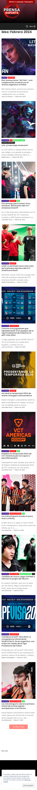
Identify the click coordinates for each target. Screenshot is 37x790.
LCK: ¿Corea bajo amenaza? (15, 145)
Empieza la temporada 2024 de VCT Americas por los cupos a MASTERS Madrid (16, 455)
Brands (4, 77)
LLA (23, 513)
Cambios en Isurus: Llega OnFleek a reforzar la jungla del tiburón (18, 577)
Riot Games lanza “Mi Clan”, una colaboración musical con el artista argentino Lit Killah (17, 82)
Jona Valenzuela (6, 530)
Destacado (11, 77)
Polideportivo (14, 326)
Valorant (13, 200)
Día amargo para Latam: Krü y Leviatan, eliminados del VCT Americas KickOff (16, 205)
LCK (11, 140)
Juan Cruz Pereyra (7, 96)
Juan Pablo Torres (7, 219)
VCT (18, 200)
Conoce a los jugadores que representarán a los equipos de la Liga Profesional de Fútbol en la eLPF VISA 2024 (18, 331)
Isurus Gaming (14, 574)
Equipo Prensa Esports (8, 282)
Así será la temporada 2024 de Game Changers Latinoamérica (17, 394)
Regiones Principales (8, 142)
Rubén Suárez (6, 157)
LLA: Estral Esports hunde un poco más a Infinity (17, 517)
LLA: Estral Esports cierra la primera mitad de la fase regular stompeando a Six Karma (18, 706)
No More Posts (18, 727)
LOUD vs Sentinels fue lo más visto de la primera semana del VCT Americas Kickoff (18, 268)
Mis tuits (5, 751)
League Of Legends (19, 140)
